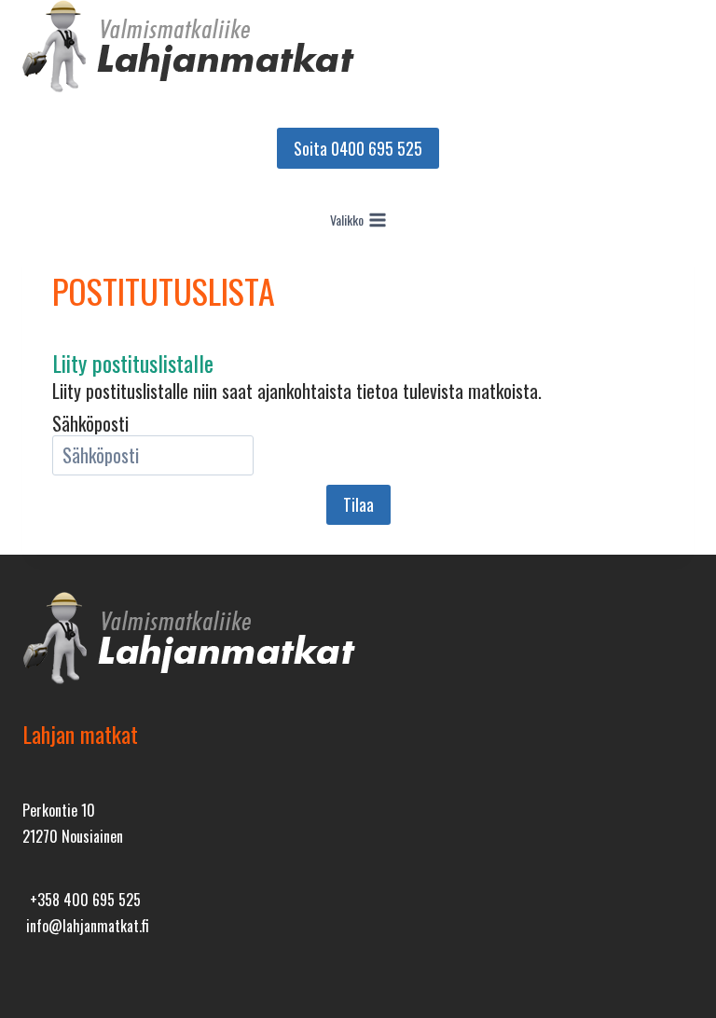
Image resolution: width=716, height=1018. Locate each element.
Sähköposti (90, 423)
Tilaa (358, 504)
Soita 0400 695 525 (358, 148)
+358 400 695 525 (81, 899)
